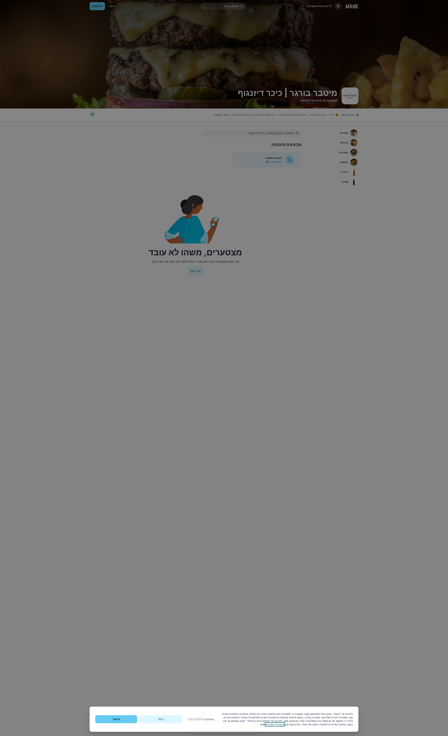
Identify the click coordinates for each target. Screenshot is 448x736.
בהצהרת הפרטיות (274, 724)
